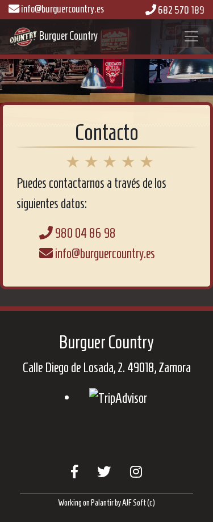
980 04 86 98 (84, 233)
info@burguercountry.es (61, 9)
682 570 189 (180, 10)
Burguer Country (23, 37)
